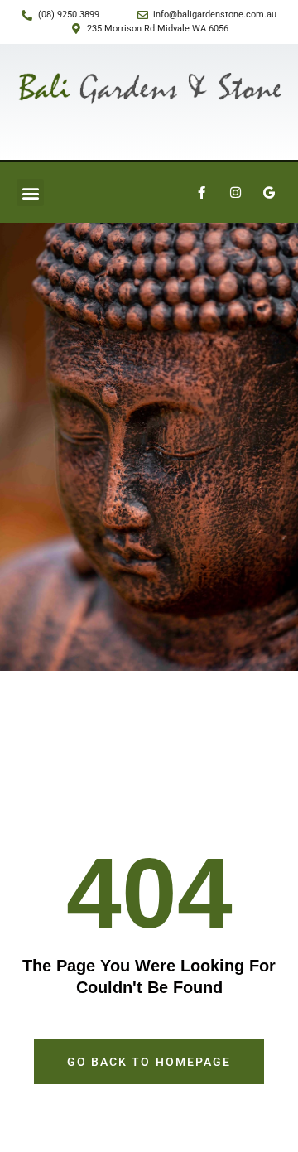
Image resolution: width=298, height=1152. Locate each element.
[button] (30, 192)
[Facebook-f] (201, 193)
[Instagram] (235, 193)
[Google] (269, 193)
